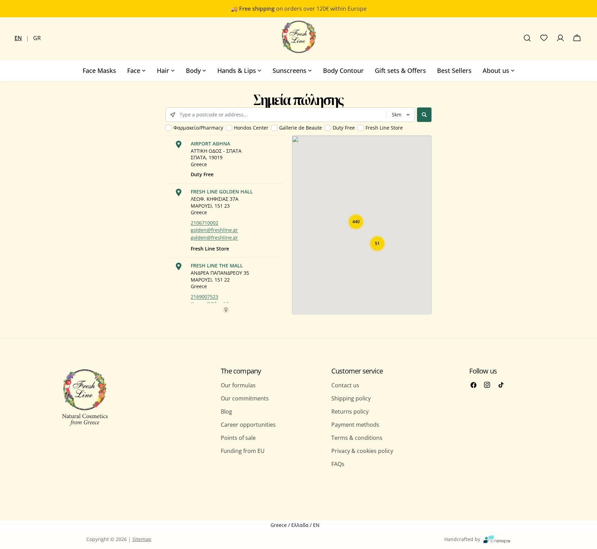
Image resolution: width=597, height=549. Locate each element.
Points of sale (238, 438)
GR (37, 38)
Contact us (345, 385)
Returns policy (350, 411)
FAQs (337, 464)
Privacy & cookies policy (362, 451)
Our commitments (245, 398)
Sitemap (141, 539)
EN (18, 38)
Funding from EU (243, 451)
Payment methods (355, 424)
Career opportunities (248, 424)
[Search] (527, 38)
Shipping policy (351, 398)
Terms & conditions (356, 438)
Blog (226, 411)
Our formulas (238, 385)
